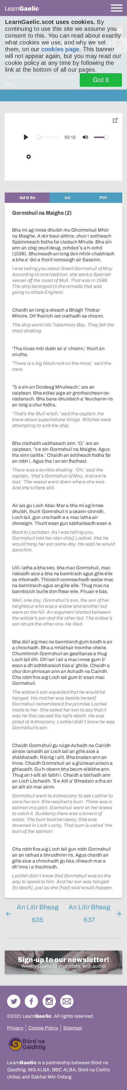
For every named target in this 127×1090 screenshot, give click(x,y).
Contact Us (67, 1001)
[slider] (47, 137)
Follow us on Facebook (31, 1001)
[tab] (27, 198)
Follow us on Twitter (13, 1001)
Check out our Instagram (49, 1001)
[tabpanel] (63, 550)
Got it (101, 80)
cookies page (60, 49)
